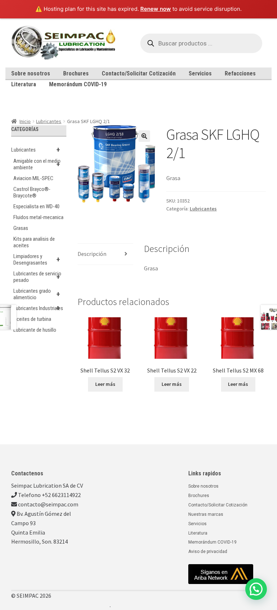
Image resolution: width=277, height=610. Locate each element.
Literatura (23, 84)
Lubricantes (48, 121)
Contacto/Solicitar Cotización (139, 73)
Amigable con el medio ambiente (37, 164)
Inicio (25, 121)
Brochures (76, 73)
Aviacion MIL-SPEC (33, 178)
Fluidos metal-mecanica (38, 217)
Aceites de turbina (32, 319)
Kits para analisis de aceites (34, 242)
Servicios (200, 73)
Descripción (92, 253)
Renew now (155, 8)
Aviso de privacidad (207, 551)
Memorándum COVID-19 (78, 84)
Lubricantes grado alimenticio (36, 294)
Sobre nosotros (30, 73)
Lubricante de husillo (34, 330)
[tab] (105, 254)
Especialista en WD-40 (36, 206)
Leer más (105, 384)
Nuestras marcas (205, 514)
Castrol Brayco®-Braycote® (31, 192)
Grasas (20, 228)
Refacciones (240, 73)
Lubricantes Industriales (38, 308)
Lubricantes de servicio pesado (37, 276)
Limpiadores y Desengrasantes (36, 259)
